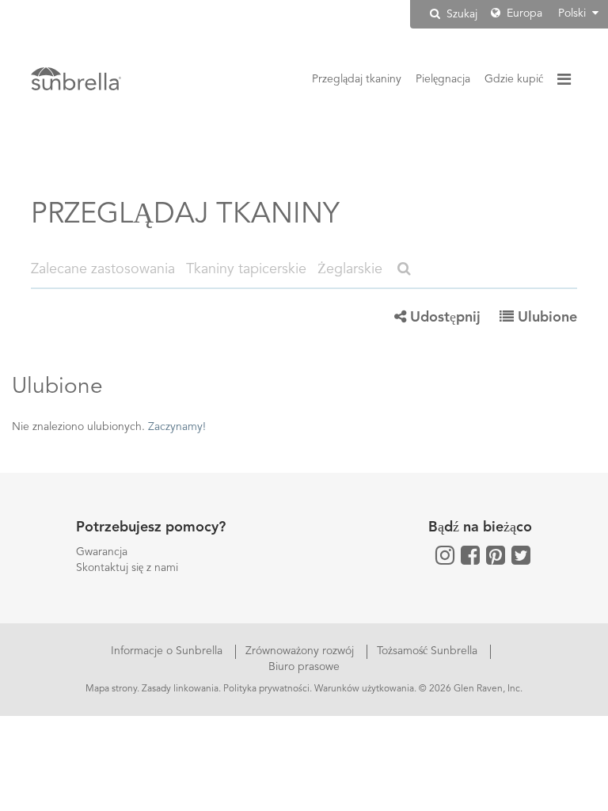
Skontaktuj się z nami (127, 567)
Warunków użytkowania (364, 689)
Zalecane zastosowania (103, 269)
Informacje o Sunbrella (168, 651)
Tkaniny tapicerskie (246, 269)
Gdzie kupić (513, 79)
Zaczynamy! (177, 426)
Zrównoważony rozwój (301, 651)
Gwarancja (101, 552)
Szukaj (460, 14)
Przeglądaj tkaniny (356, 79)
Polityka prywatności (266, 689)
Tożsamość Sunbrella (429, 651)
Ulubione (545, 317)
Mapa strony (111, 689)
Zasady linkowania (180, 689)
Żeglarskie (349, 269)
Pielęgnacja (443, 79)
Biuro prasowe (304, 666)
